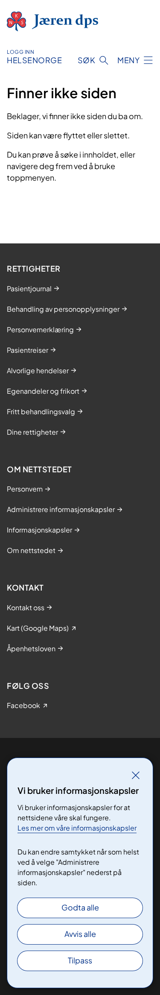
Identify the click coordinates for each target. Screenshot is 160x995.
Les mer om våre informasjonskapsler (77, 827)
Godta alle (80, 907)
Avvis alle (80, 934)
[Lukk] (136, 775)
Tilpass (80, 960)
